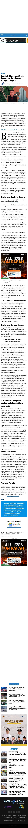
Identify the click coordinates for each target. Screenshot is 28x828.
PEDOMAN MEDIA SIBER (8, 817)
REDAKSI (9, 815)
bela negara (15, 201)
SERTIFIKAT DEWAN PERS (22, 815)
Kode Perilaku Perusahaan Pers (14, 819)
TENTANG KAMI (4, 815)
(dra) (2, 499)
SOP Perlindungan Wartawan (19, 817)
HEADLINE (22, 532)
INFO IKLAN (14, 815)
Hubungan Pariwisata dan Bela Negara (11, 533)
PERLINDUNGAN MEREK (21, 820)
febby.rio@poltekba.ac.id (13, 496)
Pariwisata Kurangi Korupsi (8, 536)
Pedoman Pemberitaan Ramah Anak (10, 820)
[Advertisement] (14, 17)
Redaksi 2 (8, 84)
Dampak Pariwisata (14, 532)
